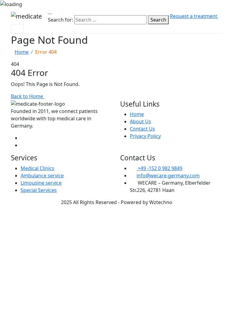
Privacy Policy (145, 136)
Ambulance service (42, 175)
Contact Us (142, 128)
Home (22, 52)
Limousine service (41, 182)
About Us (140, 121)
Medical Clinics (37, 168)
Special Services (39, 190)
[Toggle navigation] (17, 28)
